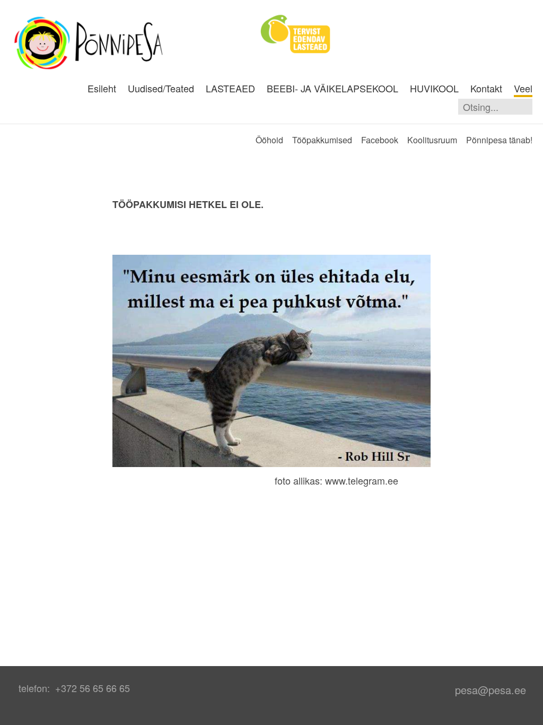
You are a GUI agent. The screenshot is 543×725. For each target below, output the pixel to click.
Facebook (379, 140)
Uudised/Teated (161, 88)
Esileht (101, 88)
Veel (523, 88)
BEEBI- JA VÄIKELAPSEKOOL (332, 88)
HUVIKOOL (434, 88)
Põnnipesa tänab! (499, 140)
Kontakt (486, 88)
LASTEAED (230, 88)
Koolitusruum (432, 140)
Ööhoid (269, 140)
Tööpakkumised (322, 140)
